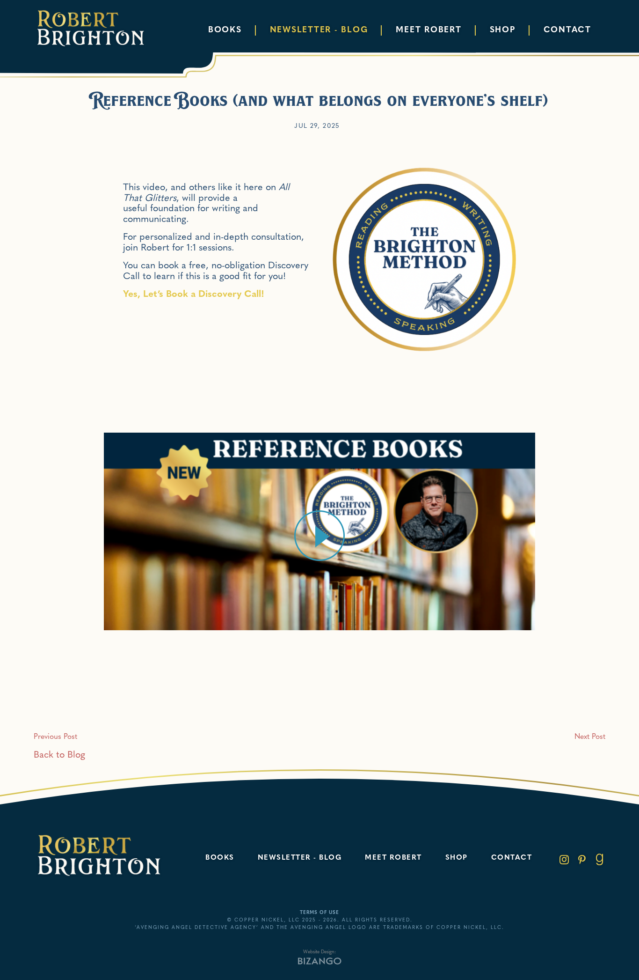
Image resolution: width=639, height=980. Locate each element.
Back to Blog (59, 755)
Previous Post (55, 737)
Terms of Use (319, 912)
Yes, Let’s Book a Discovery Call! (193, 294)
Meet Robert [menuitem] (428, 30)
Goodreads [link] (599, 860)
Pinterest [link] (582, 860)
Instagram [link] (564, 860)
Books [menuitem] (225, 30)
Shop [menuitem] (503, 30)
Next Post (589, 737)
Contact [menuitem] (567, 30)
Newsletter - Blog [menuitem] (319, 30)
